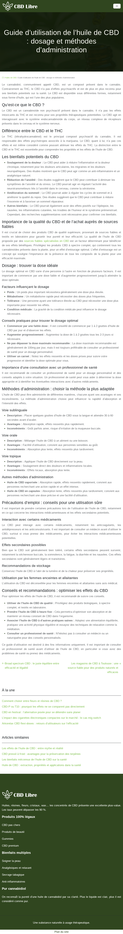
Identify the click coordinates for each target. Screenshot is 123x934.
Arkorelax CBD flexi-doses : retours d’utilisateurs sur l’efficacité (40, 723)
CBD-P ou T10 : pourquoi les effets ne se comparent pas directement (43, 706)
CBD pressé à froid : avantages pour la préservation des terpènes (41, 753)
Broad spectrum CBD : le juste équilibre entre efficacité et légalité (32, 665)
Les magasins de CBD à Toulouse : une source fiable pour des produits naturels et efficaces (93, 668)
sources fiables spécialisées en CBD (46, 241)
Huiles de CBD (10, 78)
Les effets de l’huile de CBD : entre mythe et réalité (32, 748)
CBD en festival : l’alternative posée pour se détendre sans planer (41, 712)
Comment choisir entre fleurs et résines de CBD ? (32, 701)
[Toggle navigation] (117, 6)
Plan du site (61, 931)
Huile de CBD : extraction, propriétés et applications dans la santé (41, 765)
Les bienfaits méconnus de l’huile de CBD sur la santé (34, 759)
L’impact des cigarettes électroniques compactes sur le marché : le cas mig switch (51, 717)
